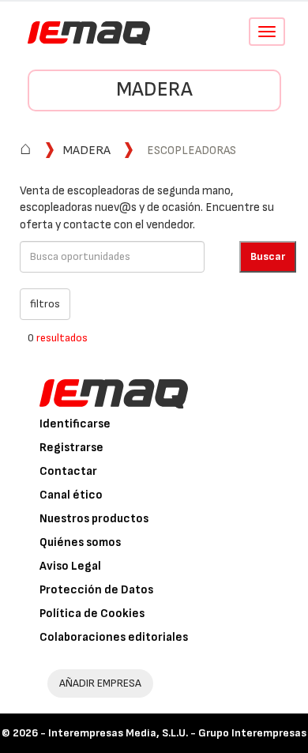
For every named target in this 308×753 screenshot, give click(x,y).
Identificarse (75, 423)
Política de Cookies (92, 613)
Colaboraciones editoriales (113, 637)
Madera (154, 89)
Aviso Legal (70, 566)
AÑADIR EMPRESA (100, 683)
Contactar (68, 471)
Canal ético (71, 495)
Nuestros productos (93, 518)
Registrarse (71, 447)
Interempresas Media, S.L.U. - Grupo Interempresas (177, 733)
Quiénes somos (80, 542)
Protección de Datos (96, 589)
